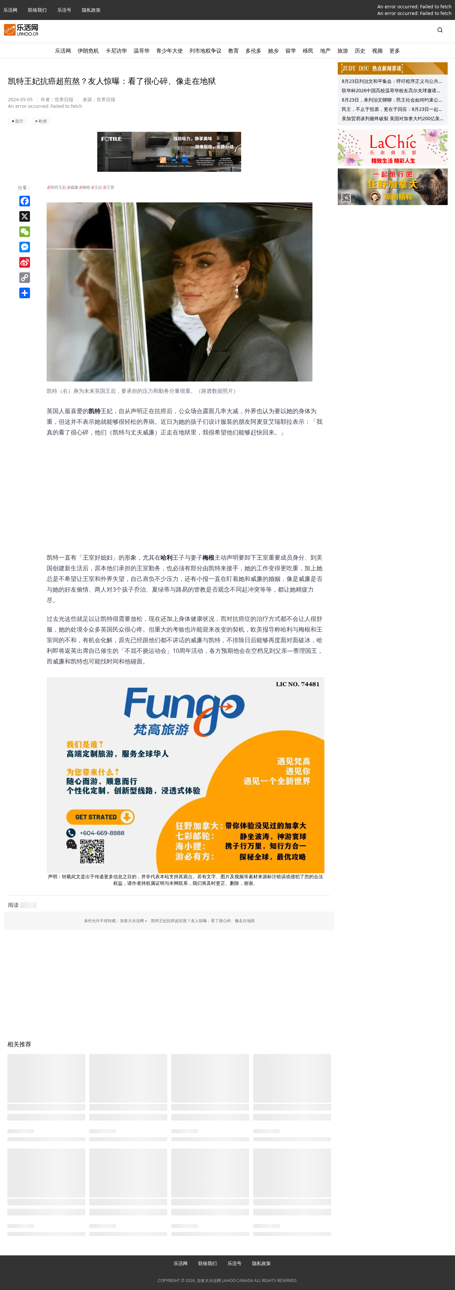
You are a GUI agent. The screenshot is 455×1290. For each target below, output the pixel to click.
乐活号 (64, 10)
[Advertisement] (185, 484)
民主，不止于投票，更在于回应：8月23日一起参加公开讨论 (392, 110)
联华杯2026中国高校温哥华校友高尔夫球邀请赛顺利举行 (391, 91)
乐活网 (10, 10)
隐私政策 (91, 10)
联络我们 (37, 10)
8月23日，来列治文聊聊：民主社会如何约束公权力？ (392, 101)
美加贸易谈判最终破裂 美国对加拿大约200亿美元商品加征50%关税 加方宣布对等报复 (391, 119)
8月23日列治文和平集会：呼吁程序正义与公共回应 (392, 82)
